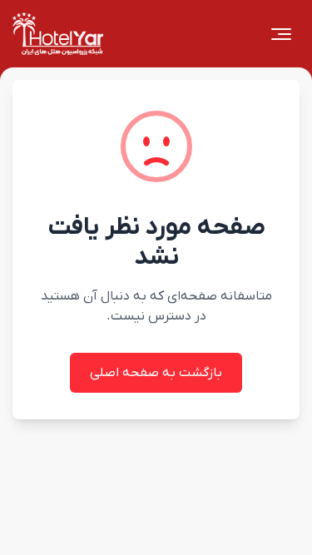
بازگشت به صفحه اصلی (156, 372)
